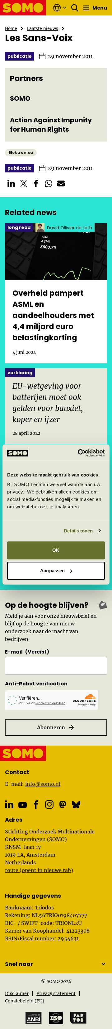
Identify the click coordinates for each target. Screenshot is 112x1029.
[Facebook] (36, 804)
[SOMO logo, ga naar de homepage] (23, 7)
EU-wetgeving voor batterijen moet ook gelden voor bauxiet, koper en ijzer (47, 402)
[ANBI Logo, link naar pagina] (34, 1018)
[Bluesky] (76, 804)
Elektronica (21, 152)
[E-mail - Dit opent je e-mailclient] (61, 183)
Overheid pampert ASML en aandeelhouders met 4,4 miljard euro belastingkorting (53, 315)
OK (55, 550)
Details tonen (78, 530)
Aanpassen (52, 570)
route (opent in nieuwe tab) (39, 870)
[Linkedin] (9, 804)
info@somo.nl (42, 784)
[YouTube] (22, 805)
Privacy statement (56, 993)
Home (11, 28)
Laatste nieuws (42, 28)
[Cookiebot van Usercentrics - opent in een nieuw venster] (79, 453)
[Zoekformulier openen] (75, 7)
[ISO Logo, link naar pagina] (56, 1018)
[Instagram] (49, 804)
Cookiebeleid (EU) (24, 1001)
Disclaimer (17, 993)
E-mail (27, 651)
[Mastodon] (62, 804)
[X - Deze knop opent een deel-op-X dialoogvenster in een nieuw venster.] (23, 183)
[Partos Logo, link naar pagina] (78, 1018)
